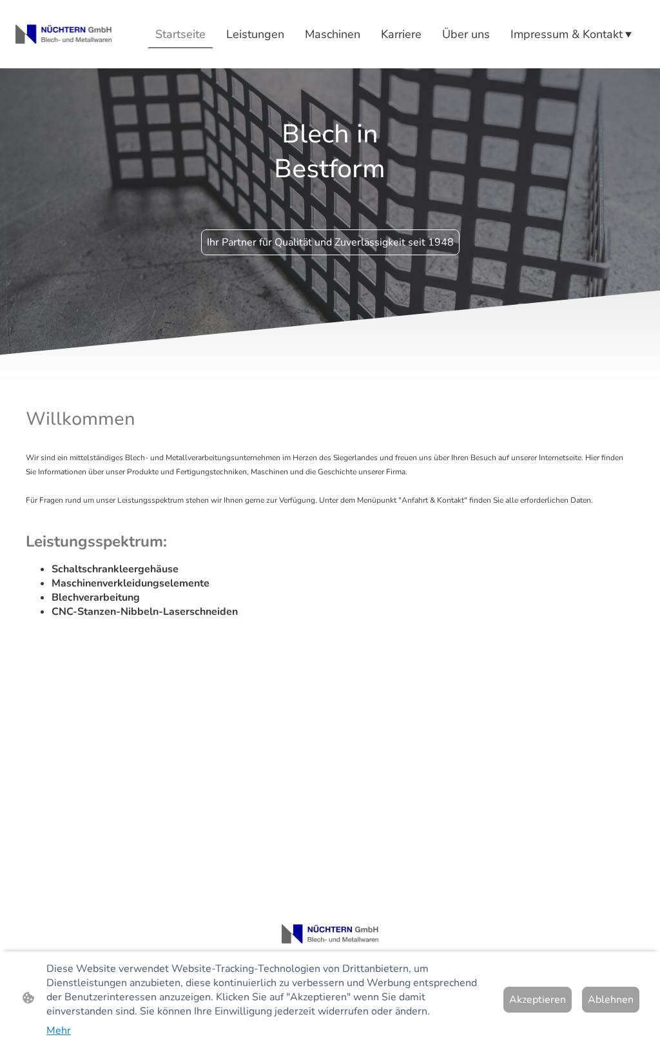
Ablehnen (611, 1000)
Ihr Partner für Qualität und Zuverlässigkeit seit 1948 (330, 242)
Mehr (58, 1031)
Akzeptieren (537, 1000)
